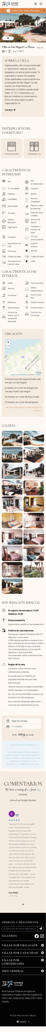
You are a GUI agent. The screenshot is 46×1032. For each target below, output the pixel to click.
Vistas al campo (37, 302)
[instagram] (42, 937)
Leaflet (13, 375)
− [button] (8, 345)
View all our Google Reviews (23, 800)
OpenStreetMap (22, 375)
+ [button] (8, 342)
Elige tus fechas (19, 721)
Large (33, 261)
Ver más (9, 110)
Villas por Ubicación (20, 945)
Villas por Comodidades (13, 962)
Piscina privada (37, 283)
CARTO (38, 375)
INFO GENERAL (13, 971)
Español (23, 1022)
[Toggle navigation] (41, 4)
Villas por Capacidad (20, 952)
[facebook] (36, 937)
